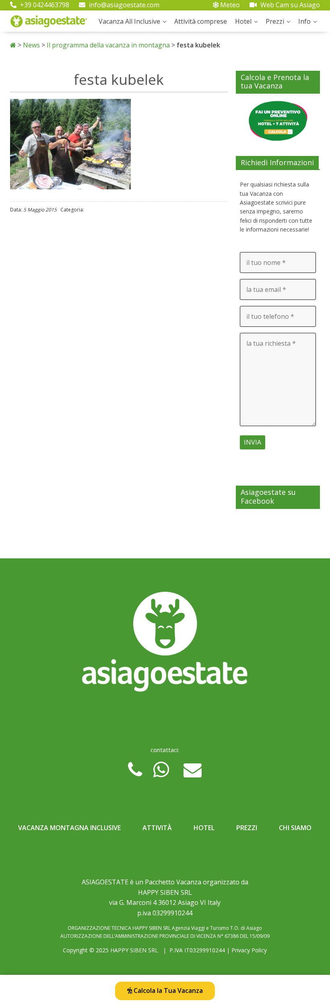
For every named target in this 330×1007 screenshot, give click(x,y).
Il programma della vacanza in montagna (108, 45)
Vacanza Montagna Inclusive (69, 827)
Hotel (243, 21)
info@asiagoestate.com (123, 4)
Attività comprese (200, 21)
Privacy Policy (249, 950)
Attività (157, 827)
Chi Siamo (295, 827)
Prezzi (275, 21)
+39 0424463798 (44, 4)
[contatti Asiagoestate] (165, 644)
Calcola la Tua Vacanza (167, 990)
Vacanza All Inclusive (129, 21)
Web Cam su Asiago (289, 4)
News (31, 45)
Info (304, 21)
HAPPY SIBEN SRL (134, 950)
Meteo (229, 4)
